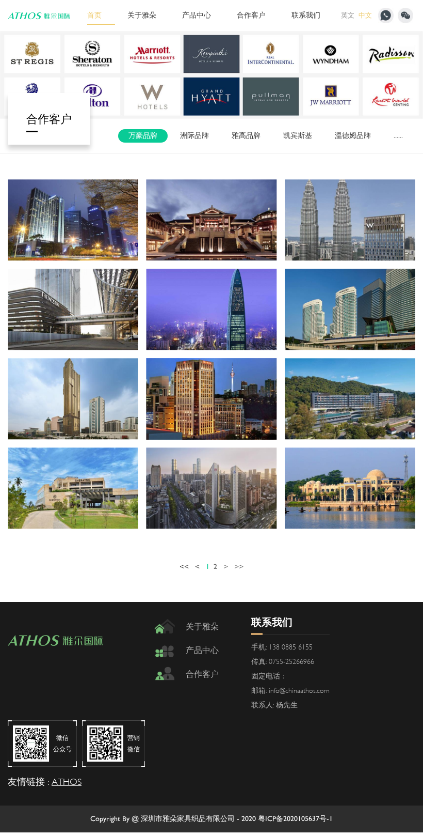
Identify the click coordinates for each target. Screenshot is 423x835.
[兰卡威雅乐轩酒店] (350, 399)
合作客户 (251, 15)
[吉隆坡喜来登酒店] (211, 399)
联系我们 (305, 15)
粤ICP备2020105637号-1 (295, 818)
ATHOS (67, 782)
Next (366, 75)
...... (398, 135)
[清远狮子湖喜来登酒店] (350, 488)
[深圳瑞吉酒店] (211, 309)
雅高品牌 (246, 135)
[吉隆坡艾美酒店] (350, 309)
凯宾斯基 (297, 135)
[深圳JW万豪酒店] (73, 220)
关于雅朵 (141, 15)
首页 (94, 15)
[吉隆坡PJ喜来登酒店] (73, 399)
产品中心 (196, 15)
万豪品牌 (142, 135)
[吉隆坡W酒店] (350, 220)
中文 (365, 15)
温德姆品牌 (353, 135)
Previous (57, 75)
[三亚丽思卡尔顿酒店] (211, 220)
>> (238, 566)
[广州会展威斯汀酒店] (73, 309)
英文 (347, 15)
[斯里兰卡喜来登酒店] (73, 488)
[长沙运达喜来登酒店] (211, 488)
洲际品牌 (194, 135)
